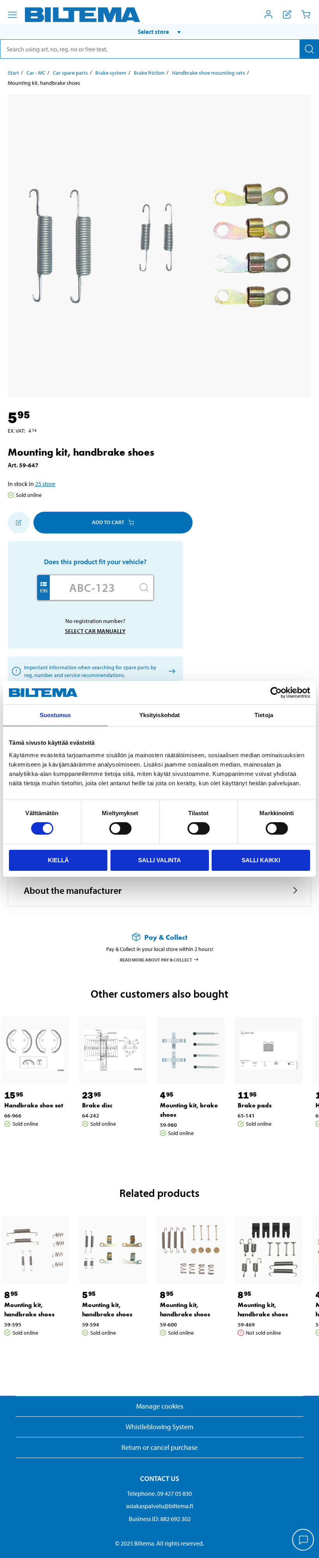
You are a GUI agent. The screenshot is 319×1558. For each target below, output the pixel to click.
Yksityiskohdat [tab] (159, 715)
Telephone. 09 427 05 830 (159, 1493)
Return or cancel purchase (159, 1447)
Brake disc (97, 1105)
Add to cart (108, 522)
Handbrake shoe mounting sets (208, 72)
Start (13, 72)
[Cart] (305, 14)
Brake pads (255, 1105)
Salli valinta (159, 860)
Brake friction (149, 72)
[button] (159, 31)
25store (45, 484)
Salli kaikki (261, 860)
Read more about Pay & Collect (156, 959)
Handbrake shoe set (33, 1105)
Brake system (110, 72)
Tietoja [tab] (263, 715)
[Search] (309, 49)
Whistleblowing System (159, 1426)
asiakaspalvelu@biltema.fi (159, 1506)
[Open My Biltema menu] (268, 14)
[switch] (120, 828)
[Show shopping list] (287, 14)
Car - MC (36, 72)
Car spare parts (70, 72)
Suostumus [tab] (55, 715)
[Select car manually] (170, 671)
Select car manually (95, 631)
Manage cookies (159, 1406)
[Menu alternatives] (12, 15)
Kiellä (58, 860)
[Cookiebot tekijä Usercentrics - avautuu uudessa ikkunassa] (276, 692)
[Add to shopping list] (19, 522)
